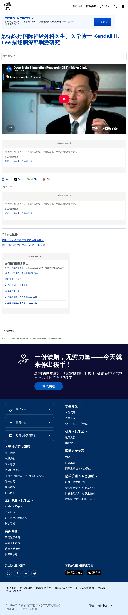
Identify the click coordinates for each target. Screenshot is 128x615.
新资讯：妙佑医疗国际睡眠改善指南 (21, 273)
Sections (8, 56)
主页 (4, 338)
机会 (15, 161)
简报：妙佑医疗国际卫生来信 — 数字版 (23, 244)
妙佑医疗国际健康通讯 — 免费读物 (21, 303)
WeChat (34, 179)
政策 (7, 161)
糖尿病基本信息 (12, 291)
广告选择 (26, 161)
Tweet (20, 179)
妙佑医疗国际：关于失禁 (16, 285)
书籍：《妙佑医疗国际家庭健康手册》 (23, 240)
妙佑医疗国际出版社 (18, 268)
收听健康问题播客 (13, 279)
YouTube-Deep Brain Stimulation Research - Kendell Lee (35, 338)
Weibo (49, 179)
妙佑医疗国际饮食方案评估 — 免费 (21, 297)
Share (8, 179)
